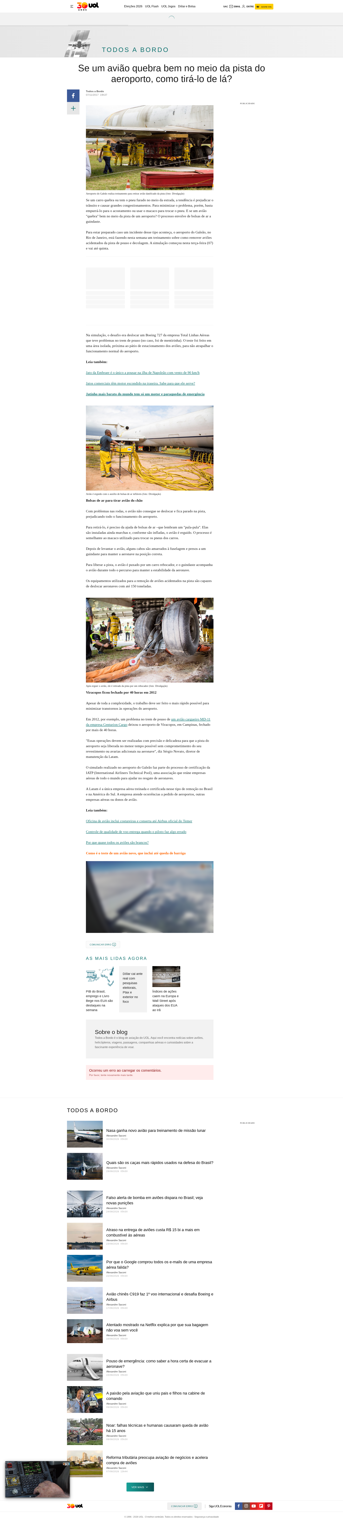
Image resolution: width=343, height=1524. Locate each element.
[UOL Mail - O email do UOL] (234, 6)
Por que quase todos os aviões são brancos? (117, 842)
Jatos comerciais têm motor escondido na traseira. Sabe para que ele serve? (140, 383)
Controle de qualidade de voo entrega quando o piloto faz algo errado (136, 832)
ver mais (137, 1487)
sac (225, 6)
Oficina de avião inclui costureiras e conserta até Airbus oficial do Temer (139, 821)
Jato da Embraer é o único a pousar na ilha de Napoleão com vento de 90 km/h (143, 372)
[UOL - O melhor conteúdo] (88, 6)
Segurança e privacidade (206, 1517)
